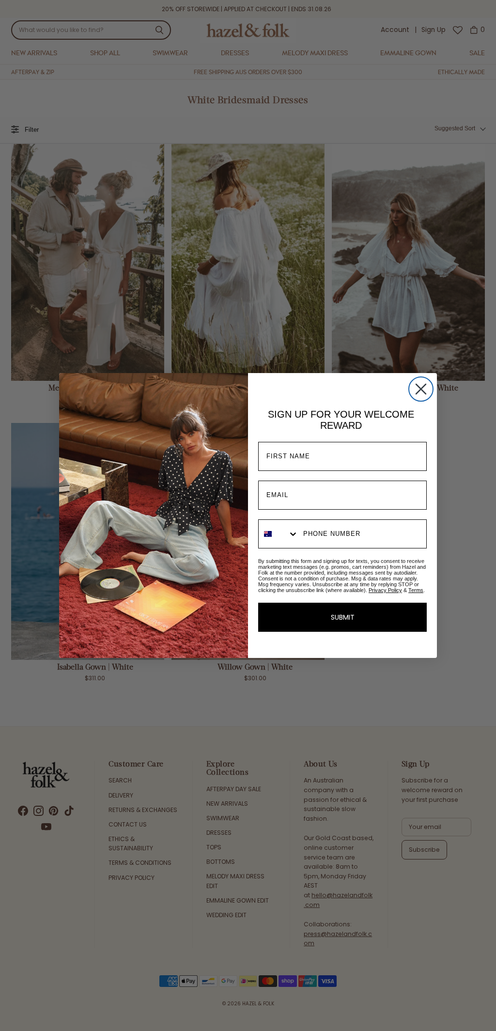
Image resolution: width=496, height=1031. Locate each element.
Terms (415, 590)
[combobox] (278, 534)
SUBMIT (343, 617)
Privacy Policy (385, 590)
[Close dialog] (421, 389)
